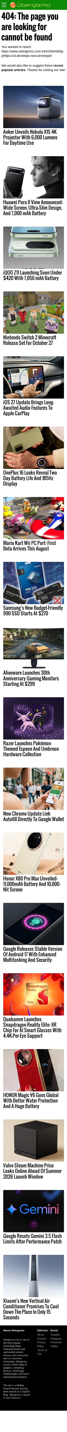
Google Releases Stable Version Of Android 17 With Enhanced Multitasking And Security (32, 954)
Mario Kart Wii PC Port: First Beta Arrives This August (29, 545)
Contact (41, 1338)
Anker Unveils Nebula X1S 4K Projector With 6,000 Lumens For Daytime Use (30, 137)
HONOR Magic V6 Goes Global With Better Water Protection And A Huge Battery (30, 1100)
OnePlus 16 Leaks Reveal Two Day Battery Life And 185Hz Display (30, 478)
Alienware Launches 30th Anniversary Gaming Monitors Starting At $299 (31, 678)
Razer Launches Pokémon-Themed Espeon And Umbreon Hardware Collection (31, 749)
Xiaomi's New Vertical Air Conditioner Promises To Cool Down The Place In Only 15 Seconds (31, 1309)
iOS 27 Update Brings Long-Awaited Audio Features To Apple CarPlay (28, 408)
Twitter (54, 1346)
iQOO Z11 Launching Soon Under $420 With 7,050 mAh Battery (32, 275)
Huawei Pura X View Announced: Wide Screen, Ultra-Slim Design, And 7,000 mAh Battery (33, 207)
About (40, 1334)
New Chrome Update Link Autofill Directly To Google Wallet (33, 816)
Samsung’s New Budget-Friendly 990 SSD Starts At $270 (33, 610)
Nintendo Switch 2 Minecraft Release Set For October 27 (29, 340)
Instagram (56, 1338)
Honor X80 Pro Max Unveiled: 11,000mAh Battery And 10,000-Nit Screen (31, 884)
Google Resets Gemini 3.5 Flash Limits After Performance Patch (32, 1238)
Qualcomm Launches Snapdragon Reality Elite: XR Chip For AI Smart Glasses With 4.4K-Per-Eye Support (32, 1027)
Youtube (55, 1334)
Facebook (56, 1342)
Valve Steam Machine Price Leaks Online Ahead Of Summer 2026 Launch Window (32, 1171)
